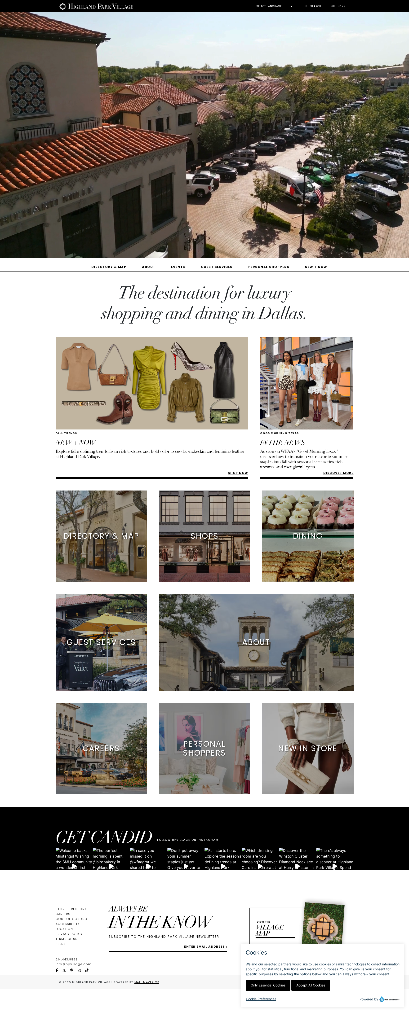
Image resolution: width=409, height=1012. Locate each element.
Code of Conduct (72, 919)
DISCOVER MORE (338, 473)
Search (315, 6)
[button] (275, 6)
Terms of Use (67, 939)
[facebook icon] (59, 971)
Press (61, 944)
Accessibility (68, 924)
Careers (63, 914)
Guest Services (217, 267)
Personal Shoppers (268, 267)
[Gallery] (204, 137)
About (149, 267)
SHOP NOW (238, 473)
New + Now (316, 267)
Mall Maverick (147, 982)
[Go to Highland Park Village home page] (96, 6)
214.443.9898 (67, 959)
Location (64, 929)
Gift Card (338, 6)
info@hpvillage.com (74, 964)
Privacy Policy (69, 934)
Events (178, 267)
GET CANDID (104, 839)
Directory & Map (109, 267)
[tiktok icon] (89, 971)
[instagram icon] (81, 971)
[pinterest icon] (73, 971)
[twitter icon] (66, 971)
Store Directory (71, 909)
